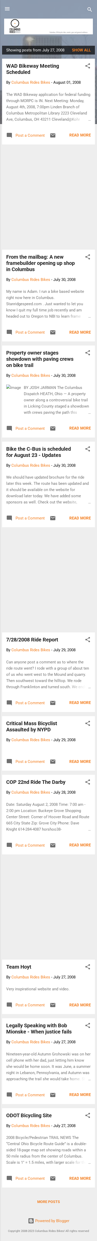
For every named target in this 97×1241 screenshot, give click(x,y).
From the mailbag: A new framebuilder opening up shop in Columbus (40, 263)
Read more (80, 135)
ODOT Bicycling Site (29, 1115)
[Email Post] (53, 137)
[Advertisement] (48, 197)
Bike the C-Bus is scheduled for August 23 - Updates (38, 452)
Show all (81, 50)
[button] (88, 67)
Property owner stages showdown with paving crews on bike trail (39, 359)
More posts (48, 1202)
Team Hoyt (18, 967)
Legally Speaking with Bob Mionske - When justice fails (39, 1028)
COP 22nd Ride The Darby (35, 782)
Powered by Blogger (51, 1221)
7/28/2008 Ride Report (32, 640)
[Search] (90, 10)
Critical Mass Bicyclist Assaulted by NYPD (31, 726)
